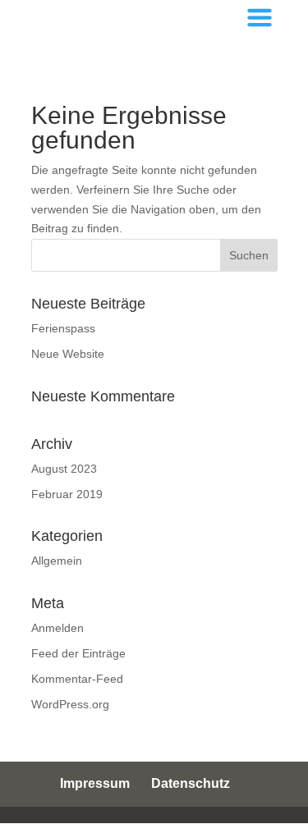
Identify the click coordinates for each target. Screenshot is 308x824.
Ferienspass (63, 328)
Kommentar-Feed (77, 678)
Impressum (95, 783)
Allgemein (56, 560)
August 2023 (64, 468)
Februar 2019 (67, 494)
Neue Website (67, 353)
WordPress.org (70, 704)
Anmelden (57, 627)
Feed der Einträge (78, 653)
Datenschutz (190, 783)
